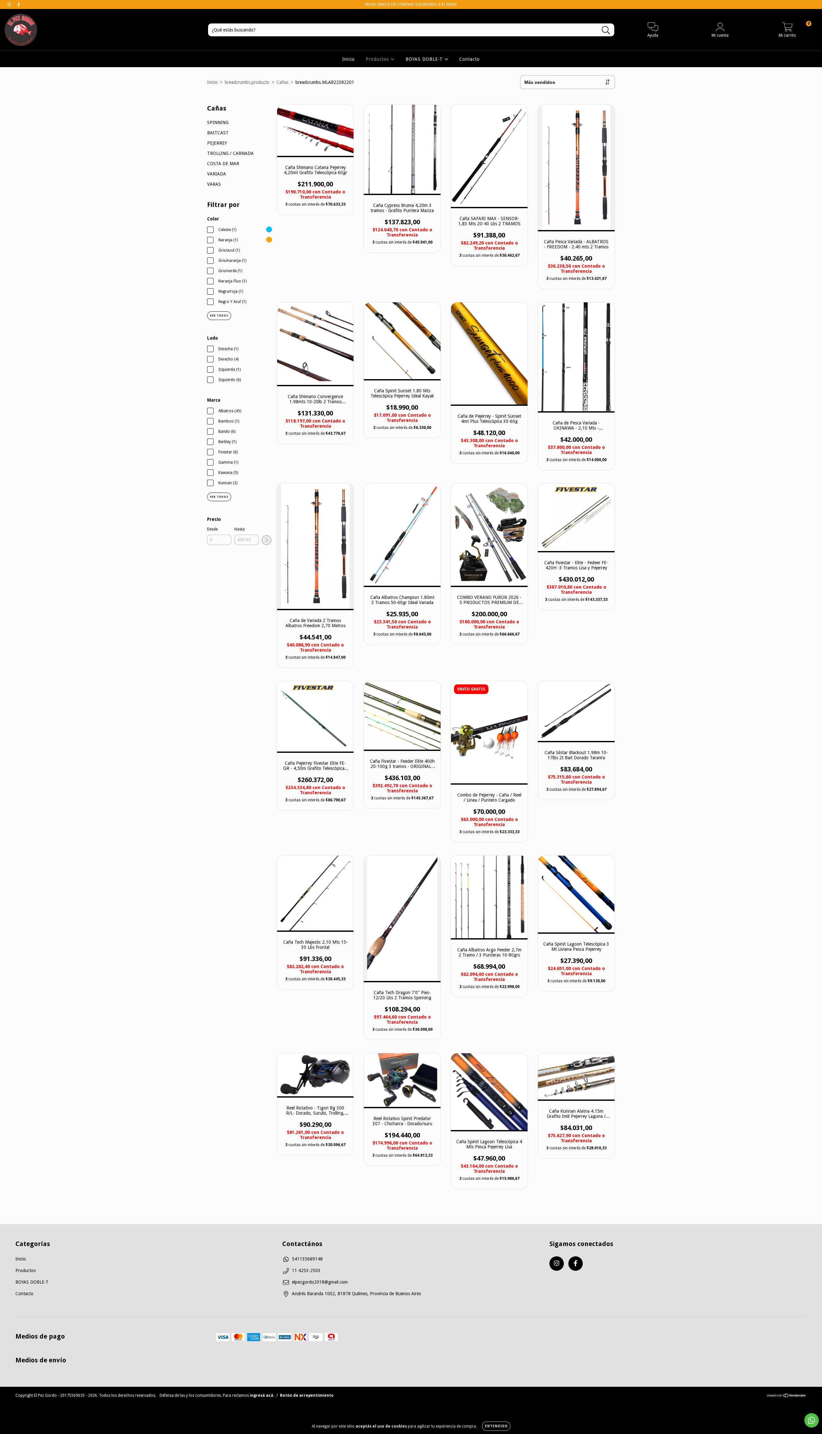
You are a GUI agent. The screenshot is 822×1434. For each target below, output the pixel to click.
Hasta (239, 529)
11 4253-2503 (306, 1270)
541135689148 (307, 1258)
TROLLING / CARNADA (230, 153)
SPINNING (218, 122)
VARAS (214, 184)
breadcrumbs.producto (247, 82)
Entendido (496, 1426)
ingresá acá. (262, 1395)
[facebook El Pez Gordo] (18, 4)
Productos (378, 59)
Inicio (348, 59)
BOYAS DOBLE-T (425, 59)
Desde (212, 529)
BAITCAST (218, 132)
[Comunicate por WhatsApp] (811, 1420)
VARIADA (216, 173)
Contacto (469, 59)
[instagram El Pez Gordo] (9, 4)
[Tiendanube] (786, 1396)
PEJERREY (217, 143)
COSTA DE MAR (223, 163)
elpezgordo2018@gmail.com (320, 1282)
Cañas (282, 82)
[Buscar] (606, 30)
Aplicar (266, 540)
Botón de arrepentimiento (307, 1395)
